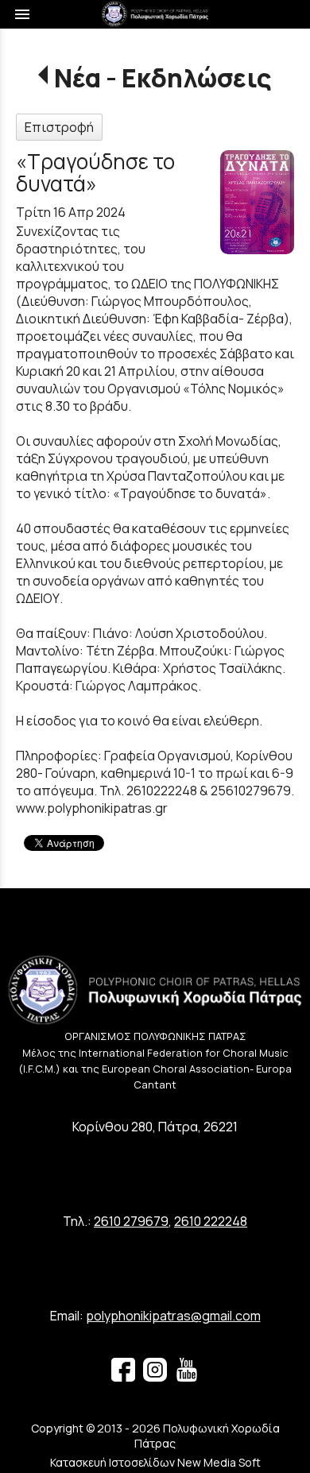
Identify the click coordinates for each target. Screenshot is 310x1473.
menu (22, 14)
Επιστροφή (59, 127)
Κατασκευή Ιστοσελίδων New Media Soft (155, 1462)
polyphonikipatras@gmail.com (173, 1315)
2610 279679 (131, 1221)
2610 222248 (210, 1221)
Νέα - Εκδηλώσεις (162, 77)
